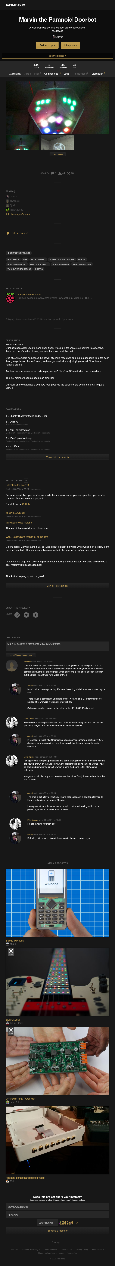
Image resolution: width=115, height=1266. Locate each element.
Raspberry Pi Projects (29, 294)
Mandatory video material (19, 522)
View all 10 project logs (57, 585)
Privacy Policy (82, 1249)
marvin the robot (39, 264)
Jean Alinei (16, 1102)
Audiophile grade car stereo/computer (25, 1177)
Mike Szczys (29, 718)
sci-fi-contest (38, 259)
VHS (25, 259)
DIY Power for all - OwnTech (20, 1098)
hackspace (13, 259)
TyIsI (12, 205)
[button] (107, 5)
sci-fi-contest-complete (62, 259)
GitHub (26, 504)
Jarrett (59, 36)
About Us (14, 1249)
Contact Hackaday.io (31, 1249)
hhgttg (39, 269)
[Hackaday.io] (15, 5)
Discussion (98, 73)
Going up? (58, 1242)
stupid (13, 944)
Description (15, 73)
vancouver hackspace (19, 269)
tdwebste (15, 200)
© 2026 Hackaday (57, 1258)
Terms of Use (66, 1249)
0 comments (36, 489)
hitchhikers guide (16, 264)
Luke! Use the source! (17, 485)
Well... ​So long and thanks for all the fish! (27, 537)
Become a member (37, 1200)
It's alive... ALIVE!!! (15, 512)
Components (52, 73)
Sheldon (27, 661)
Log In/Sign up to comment (20, 655)
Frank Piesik (16, 1023)
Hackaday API (98, 1249)
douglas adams (61, 264)
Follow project (47, 45)
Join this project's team (18, 214)
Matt (12, 1181)
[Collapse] (26, 480)
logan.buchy (16, 209)
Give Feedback (50, 1249)
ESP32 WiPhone (15, 940)
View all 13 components (57, 457)
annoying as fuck (82, 264)
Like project (70, 45)
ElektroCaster (13, 1019)
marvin (82, 259)
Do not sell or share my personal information (57, 1253)
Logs (68, 73)
